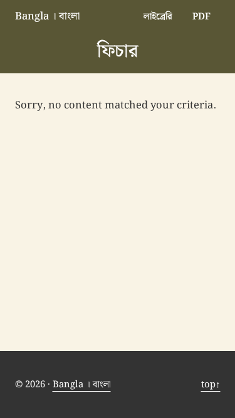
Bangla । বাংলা (47, 16)
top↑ (211, 384)
